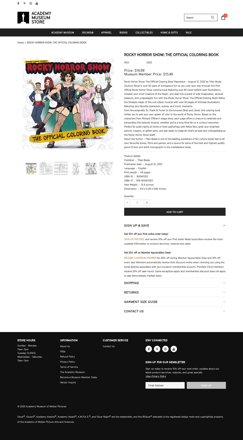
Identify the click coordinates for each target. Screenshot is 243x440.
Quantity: (129, 196)
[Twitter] (25, 3)
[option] (68, 104)
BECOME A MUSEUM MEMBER (140, 257)
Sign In (222, 3)
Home (20, 42)
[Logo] (34, 17)
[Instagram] (32, 3)
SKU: (127, 62)
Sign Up (206, 385)
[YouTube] (38, 3)
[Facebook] (19, 3)
